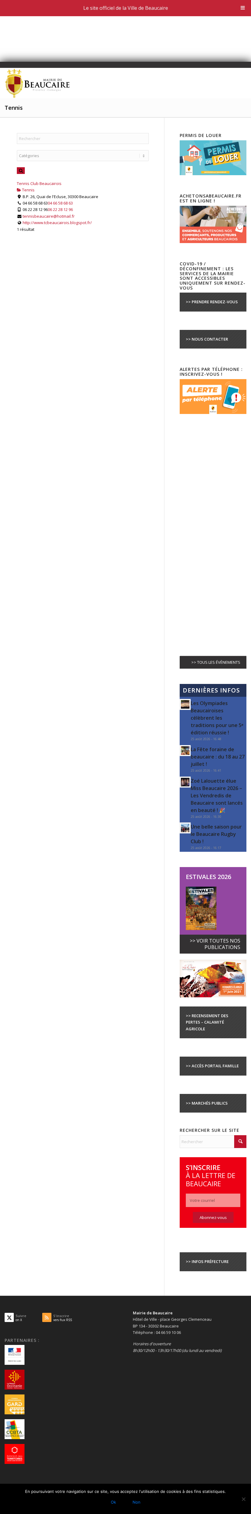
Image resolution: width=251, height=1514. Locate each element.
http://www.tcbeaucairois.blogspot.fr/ (57, 222)
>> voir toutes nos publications (215, 944)
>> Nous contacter (207, 339)
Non (136, 1502)
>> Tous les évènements (215, 662)
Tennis (28, 190)
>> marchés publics (207, 1103)
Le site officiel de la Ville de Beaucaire (125, 8)
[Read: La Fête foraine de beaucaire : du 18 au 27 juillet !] (185, 750)
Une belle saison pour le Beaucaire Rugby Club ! (216, 834)
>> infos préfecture (207, 1261)
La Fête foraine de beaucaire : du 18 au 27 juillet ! (218, 756)
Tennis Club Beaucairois (39, 183)
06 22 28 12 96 (60, 209)
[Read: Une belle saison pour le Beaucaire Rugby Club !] (185, 827)
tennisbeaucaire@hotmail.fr (49, 216)
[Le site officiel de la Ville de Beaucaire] (38, 83)
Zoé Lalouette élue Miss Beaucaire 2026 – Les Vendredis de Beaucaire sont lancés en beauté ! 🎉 (217, 795)
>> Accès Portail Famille (212, 1066)
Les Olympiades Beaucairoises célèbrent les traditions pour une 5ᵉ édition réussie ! (217, 718)
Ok (113, 1502)
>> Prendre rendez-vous (212, 302)
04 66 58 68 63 (60, 203)
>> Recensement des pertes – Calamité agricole (207, 1022)
